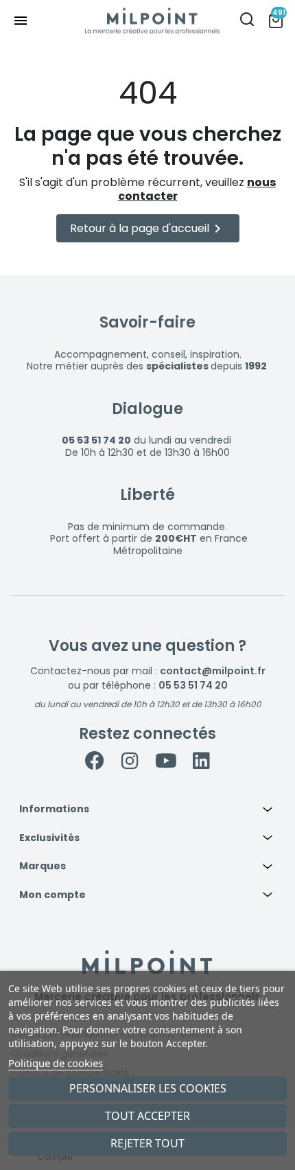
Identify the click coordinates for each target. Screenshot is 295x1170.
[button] (147, 809)
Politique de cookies (55, 1063)
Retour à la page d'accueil (148, 228)
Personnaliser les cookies (147, 1088)
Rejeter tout (147, 1143)
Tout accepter (147, 1115)
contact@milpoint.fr (213, 671)
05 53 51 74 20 (193, 685)
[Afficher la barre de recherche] (247, 21)
